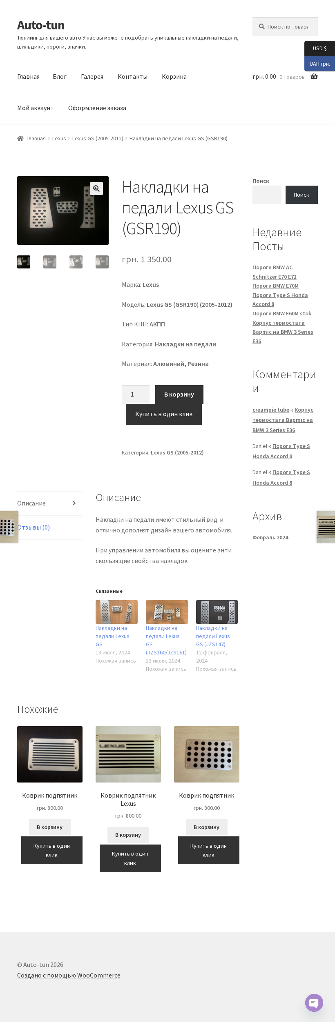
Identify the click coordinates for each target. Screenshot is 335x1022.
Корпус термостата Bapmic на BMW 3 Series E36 (282, 332)
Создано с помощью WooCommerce (69, 975)
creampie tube (270, 409)
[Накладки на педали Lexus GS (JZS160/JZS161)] (167, 612)
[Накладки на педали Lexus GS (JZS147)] (217, 612)
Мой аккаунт (35, 108)
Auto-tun (41, 25)
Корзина (174, 76)
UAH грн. (317, 63)
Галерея (92, 76)
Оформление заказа (97, 108)
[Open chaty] (314, 1003)
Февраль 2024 (270, 537)
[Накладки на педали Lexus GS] (117, 612)
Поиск (260, 180)
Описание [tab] (31, 503)
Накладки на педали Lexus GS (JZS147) (213, 636)
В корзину (179, 394)
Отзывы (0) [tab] (33, 527)
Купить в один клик (163, 414)
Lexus (59, 138)
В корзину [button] (50, 827)
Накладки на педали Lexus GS (113, 636)
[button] (96, 188)
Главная (28, 76)
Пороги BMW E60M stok (281, 313)
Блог (60, 76)
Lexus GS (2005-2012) (97, 138)
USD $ (315, 48)
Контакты (132, 76)
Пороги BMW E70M (275, 285)
